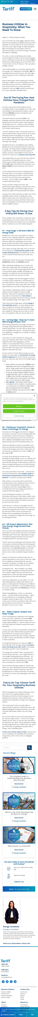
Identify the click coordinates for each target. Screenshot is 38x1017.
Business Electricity (6, 995)
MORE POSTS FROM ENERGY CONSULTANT (16, 943)
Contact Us (32, 3)
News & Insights (24, 1008)
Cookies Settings (19, 416)
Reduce (22, 995)
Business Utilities (6, 992)
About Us (3, 1005)
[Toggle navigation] (35, 9)
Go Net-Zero (23, 992)
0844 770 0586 (24, 1)
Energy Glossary (25, 1006)
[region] (19, 406)
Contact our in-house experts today (14, 732)
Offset (22, 997)
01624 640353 (24, 3)
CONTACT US (19, 882)
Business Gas (5, 993)
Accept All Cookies (19, 411)
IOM (32, 1015)
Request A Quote (26, 9)
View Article (18, 784)
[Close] (34, 396)
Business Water (5, 997)
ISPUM (22, 999)
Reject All (19, 406)
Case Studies (24, 1005)
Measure (22, 993)
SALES (21, 1015)
